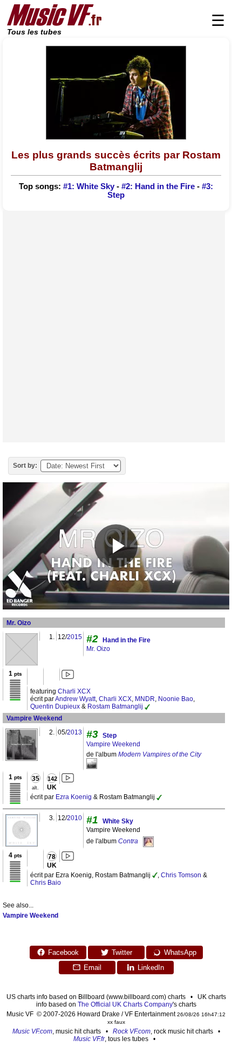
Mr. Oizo (18, 623)
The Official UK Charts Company (125, 1004)
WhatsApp (180, 952)
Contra (128, 841)
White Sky (118, 821)
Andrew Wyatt (75, 699)
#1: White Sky (88, 186)
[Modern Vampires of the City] (91, 763)
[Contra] (148, 841)
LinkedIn (151, 967)
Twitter (122, 952)
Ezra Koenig (74, 797)
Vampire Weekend (34, 718)
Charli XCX (74, 691)
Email (92, 967)
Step (110, 735)
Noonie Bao (175, 699)
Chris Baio (45, 882)
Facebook (63, 952)
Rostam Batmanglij (115, 706)
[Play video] (116, 545)
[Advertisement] (116, 326)
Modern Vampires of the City (159, 754)
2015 (74, 637)
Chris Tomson (181, 875)
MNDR (145, 699)
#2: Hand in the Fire (158, 186)
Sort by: (25, 465)
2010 (74, 818)
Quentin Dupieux (55, 706)
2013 (74, 732)
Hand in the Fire (127, 640)
